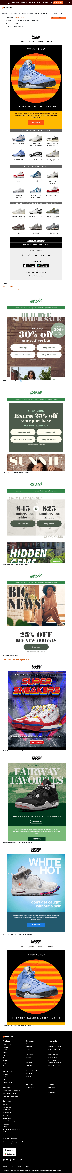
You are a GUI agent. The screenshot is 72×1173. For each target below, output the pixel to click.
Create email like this (58, 18)
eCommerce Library (15, 13)
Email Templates (28, 13)
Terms (12, 1166)
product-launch (8, 286)
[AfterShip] (8, 8)
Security (18, 1166)
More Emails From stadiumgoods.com (16, 660)
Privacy (5, 1166)
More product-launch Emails (13, 290)
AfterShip (4, 13)
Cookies (26, 1166)
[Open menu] (68, 7)
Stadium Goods (19, 18)
